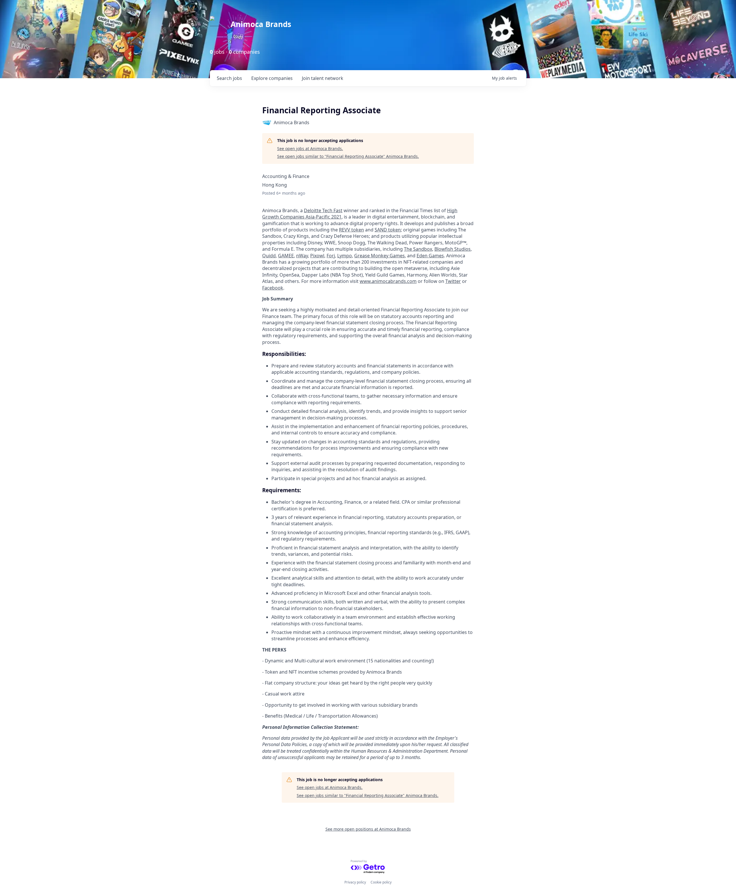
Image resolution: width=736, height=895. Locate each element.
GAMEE (286, 255)
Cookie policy (381, 882)
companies (272, 78)
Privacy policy (355, 882)
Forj (331, 255)
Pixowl (317, 255)
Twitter (453, 281)
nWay (302, 255)
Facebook (272, 288)
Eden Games (430, 255)
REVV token (351, 230)
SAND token (388, 230)
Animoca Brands (261, 24)
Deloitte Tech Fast (323, 210)
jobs (229, 78)
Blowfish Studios (452, 249)
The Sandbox (418, 249)
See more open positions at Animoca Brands (368, 829)
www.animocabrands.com (388, 281)
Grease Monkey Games (379, 255)
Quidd (269, 255)
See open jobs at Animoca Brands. (310, 148)
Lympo (344, 255)
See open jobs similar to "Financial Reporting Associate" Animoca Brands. (348, 156)
